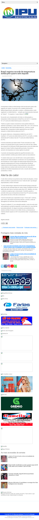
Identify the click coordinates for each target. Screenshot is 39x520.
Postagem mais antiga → (31, 227)
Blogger (32, 514)
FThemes (14, 516)
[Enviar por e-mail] (2, 223)
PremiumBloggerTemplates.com (13, 517)
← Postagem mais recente (8, 227)
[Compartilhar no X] (5, 223)
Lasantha (29, 516)
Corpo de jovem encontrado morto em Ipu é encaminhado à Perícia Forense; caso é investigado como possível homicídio (20, 246)
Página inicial (19, 227)
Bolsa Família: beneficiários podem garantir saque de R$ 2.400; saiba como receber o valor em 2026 (23, 465)
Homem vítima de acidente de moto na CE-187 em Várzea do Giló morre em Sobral (23, 237)
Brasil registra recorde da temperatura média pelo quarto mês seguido (18, 72)
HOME (3, 68)
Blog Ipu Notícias (18, 514)
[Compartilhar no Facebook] (7, 223)
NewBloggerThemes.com (28, 517)
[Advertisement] (19, 41)
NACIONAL (9, 68)
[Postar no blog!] (3, 223)
